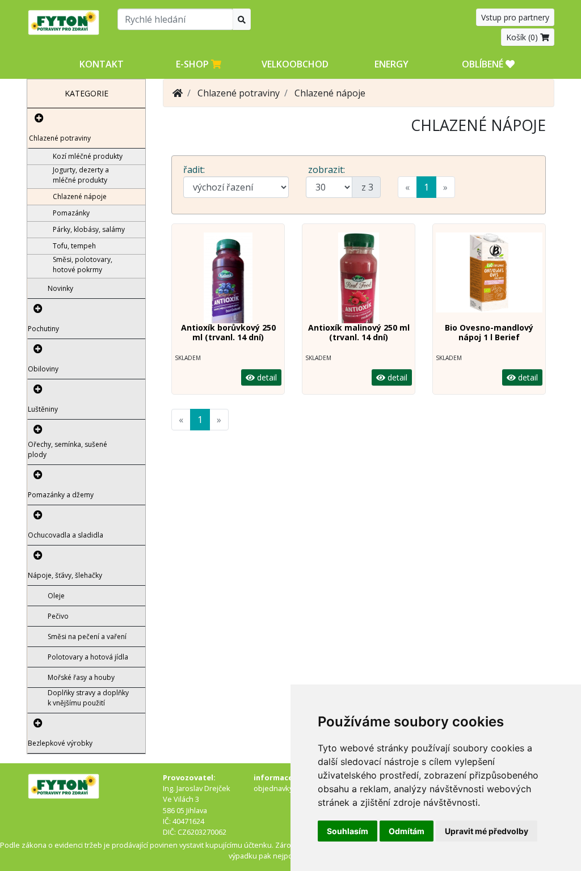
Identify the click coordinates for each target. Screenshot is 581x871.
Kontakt (101, 64)
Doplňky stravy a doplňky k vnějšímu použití (88, 698)
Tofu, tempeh (74, 246)
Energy (391, 64)
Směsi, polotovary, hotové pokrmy (82, 264)
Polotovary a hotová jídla (88, 657)
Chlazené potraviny (60, 138)
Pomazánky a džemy (61, 495)
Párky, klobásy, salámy (89, 229)
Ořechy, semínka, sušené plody (67, 449)
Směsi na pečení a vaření (87, 636)
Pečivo (58, 616)
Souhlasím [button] (347, 831)
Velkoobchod (295, 64)
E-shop (193, 64)
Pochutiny (43, 328)
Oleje (56, 596)
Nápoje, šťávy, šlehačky (65, 575)
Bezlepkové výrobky (60, 743)
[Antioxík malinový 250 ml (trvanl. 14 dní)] (358, 277)
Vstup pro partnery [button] (515, 17)
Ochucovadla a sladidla (65, 535)
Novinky (60, 288)
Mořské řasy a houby (81, 677)
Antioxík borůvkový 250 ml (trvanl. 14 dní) (228, 332)
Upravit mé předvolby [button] (486, 831)
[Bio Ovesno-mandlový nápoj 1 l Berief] (489, 277)
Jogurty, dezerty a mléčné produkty (81, 175)
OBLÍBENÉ (484, 64)
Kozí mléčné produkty (88, 156)
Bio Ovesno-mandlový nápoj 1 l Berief (489, 332)
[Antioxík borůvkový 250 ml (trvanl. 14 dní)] (228, 277)
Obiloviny (43, 369)
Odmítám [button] (406, 831)
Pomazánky (71, 213)
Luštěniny (43, 409)
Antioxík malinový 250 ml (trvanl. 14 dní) (359, 332)
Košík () (523, 37)
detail (266, 377)
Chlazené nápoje (80, 196)
